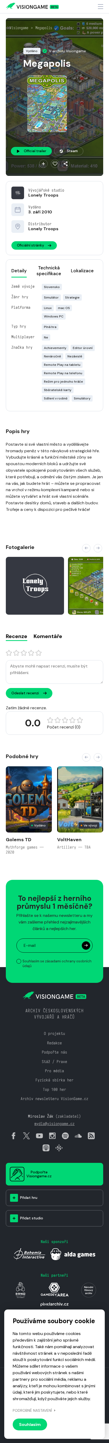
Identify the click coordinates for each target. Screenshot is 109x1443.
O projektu (54, 1033)
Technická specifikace (49, 270)
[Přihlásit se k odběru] (86, 945)
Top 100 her (54, 1089)
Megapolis (43, 27)
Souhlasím (30, 1424)
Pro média (54, 1070)
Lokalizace (82, 271)
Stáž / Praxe (54, 1061)
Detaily (19, 271)
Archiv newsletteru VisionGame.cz (54, 1098)
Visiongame (19, 27)
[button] (86, 548)
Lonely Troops (43, 195)
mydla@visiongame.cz (54, 1123)
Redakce (54, 1042)
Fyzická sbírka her (54, 1079)
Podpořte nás (54, 1052)
